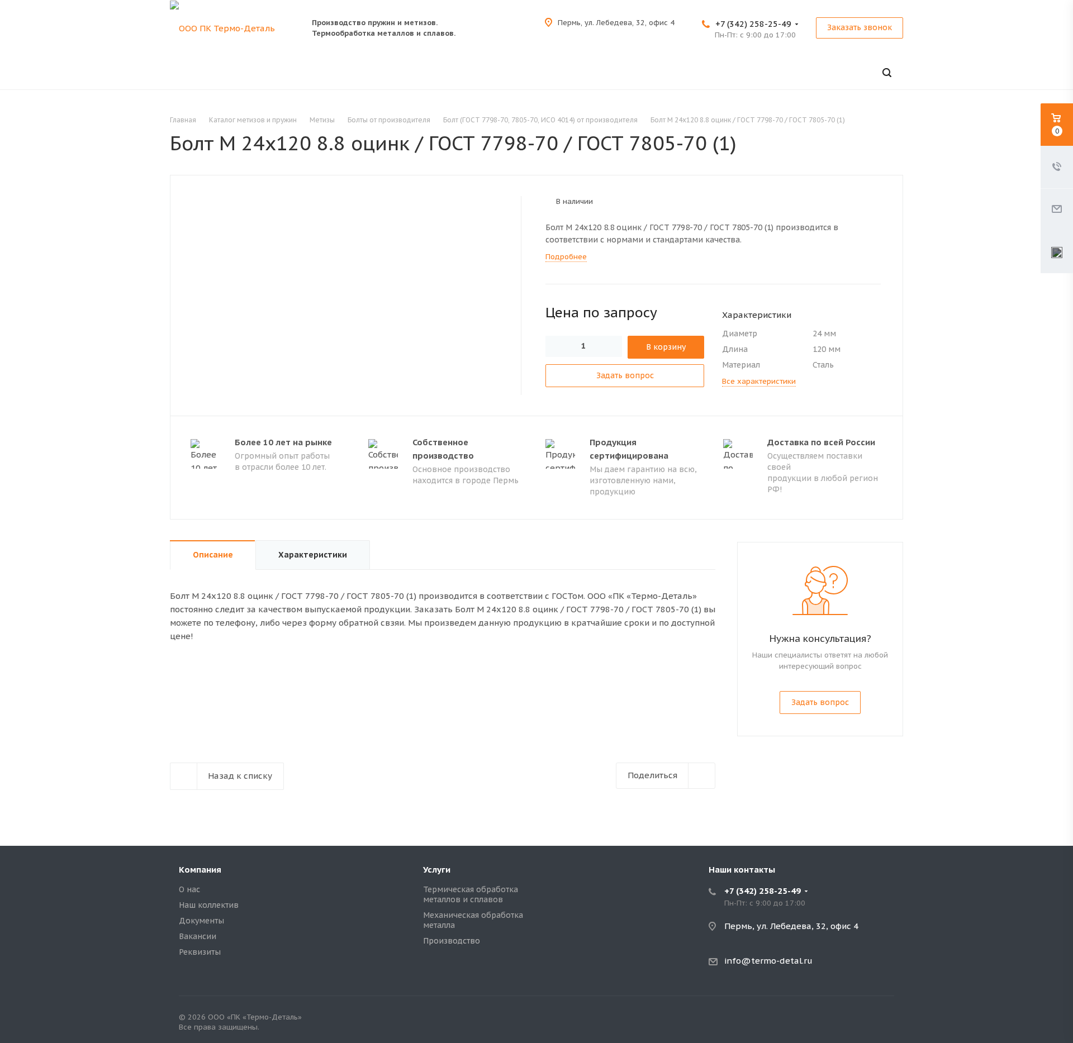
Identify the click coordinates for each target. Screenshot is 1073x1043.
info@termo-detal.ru (768, 960)
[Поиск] (887, 72)
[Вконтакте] (883, 1019)
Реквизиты (200, 952)
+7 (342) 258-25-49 (753, 23)
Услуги (436, 869)
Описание (213, 555)
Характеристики (312, 555)
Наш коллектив (209, 905)
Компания (200, 869)
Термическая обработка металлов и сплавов (470, 894)
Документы (201, 921)
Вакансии (197, 936)
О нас (189, 889)
